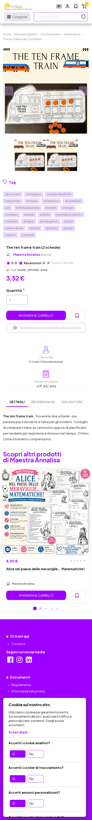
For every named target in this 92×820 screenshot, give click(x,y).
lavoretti (51, 207)
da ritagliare (33, 194)
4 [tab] (51, 609)
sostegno (11, 214)
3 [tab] (46, 609)
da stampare (73, 201)
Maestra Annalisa (32, 254)
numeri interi (13, 201)
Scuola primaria (50, 34)
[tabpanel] (46, 536)
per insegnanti (49, 221)
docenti (34, 228)
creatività (28, 235)
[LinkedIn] (29, 661)
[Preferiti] (75, 6)
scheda (45, 214)
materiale (11, 221)
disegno (28, 221)
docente (51, 228)
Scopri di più (18, 732)
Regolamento (21, 685)
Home (7, 34)
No (31, 754)
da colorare (12, 194)
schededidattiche (28, 207)
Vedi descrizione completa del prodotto (50, 328)
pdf (7, 207)
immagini (68, 207)
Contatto (18, 644)
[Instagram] (19, 661)
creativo (10, 235)
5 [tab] (57, 609)
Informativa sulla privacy (28, 691)
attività (68, 221)
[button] (67, 6)
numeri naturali (14, 228)
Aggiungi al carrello (36, 315)
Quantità (14, 290)
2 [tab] (40, 609)
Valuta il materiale (62, 262)
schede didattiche (59, 194)
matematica (51, 201)
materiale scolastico (69, 214)
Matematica (72, 34)
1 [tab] (35, 609)
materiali (32, 201)
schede (29, 214)
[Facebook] (10, 661)
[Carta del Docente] (59, 6)
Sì (13, 754)
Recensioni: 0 (34, 263)
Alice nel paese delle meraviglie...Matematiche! (45, 569)
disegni (68, 228)
